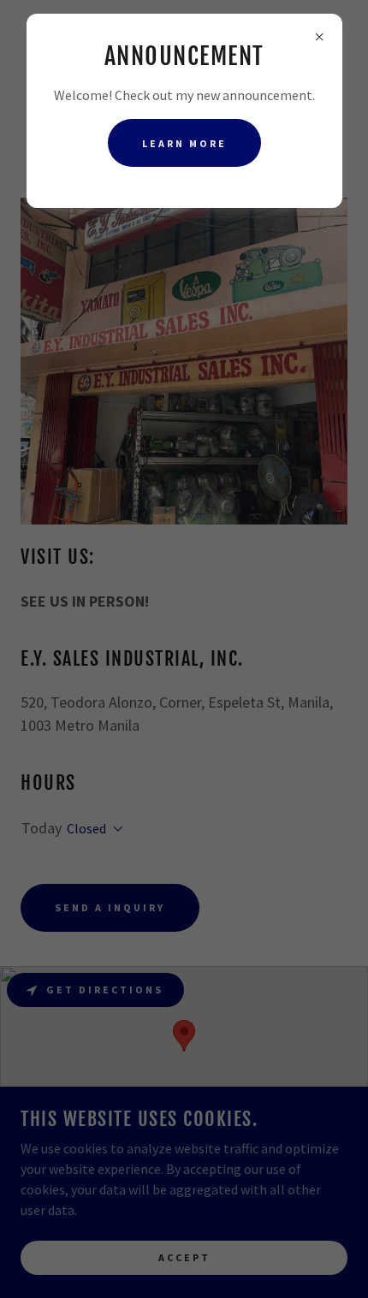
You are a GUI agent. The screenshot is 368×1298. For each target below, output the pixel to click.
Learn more (184, 143)
